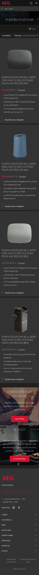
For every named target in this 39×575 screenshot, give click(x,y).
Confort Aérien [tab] (7, 535)
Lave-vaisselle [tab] (7, 520)
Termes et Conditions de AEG (28, 560)
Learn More (19, 418)
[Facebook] (20, 508)
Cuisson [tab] (4, 514)
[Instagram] (15, 508)
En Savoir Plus (19, 458)
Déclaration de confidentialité (11, 560)
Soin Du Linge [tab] (6, 530)
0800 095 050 (16, 492)
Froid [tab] (3, 525)
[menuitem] (6, 3)
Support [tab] (5, 551)
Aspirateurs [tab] (6, 540)
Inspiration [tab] (6, 546)
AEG (8, 9)
